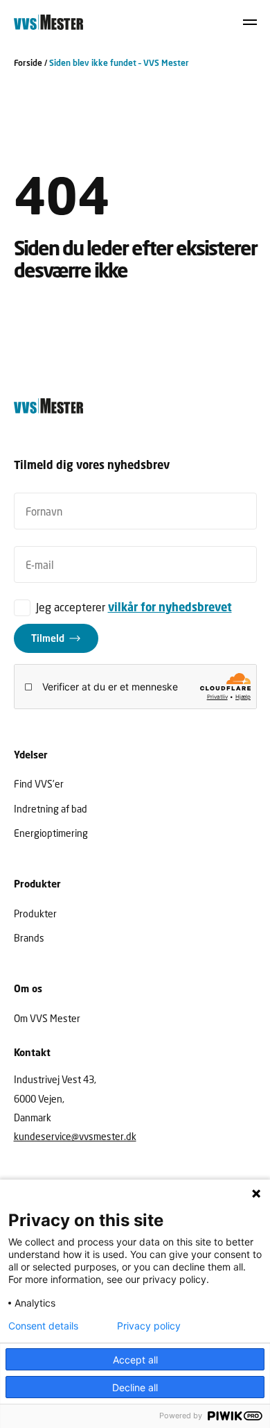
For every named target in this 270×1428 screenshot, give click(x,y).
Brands (29, 938)
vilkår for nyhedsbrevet (170, 607)
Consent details (43, 1326)
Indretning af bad (50, 809)
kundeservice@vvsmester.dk (75, 1136)
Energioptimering (51, 833)
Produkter (35, 913)
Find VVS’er (39, 784)
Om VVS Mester (47, 1018)
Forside (28, 63)
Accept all (135, 1360)
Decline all (135, 1387)
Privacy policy (149, 1326)
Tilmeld (47, 638)
